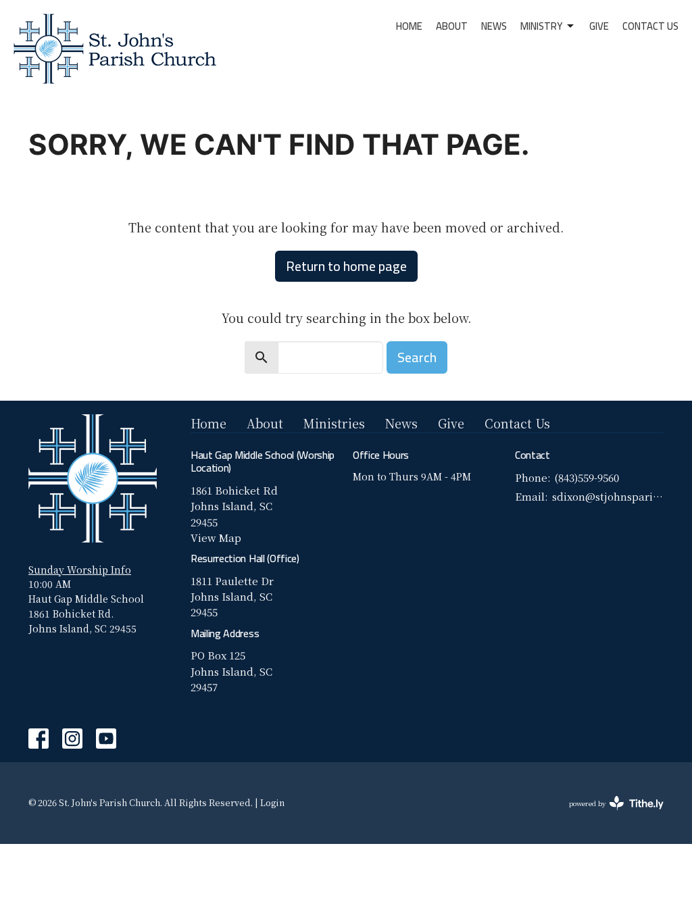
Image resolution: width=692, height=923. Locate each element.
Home (409, 26)
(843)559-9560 (586, 477)
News (494, 26)
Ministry (541, 26)
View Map (216, 537)
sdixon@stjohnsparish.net (608, 496)
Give (599, 26)
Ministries (334, 423)
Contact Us (650, 26)
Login (272, 802)
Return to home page (346, 265)
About (452, 26)
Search (417, 357)
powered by (609, 814)
